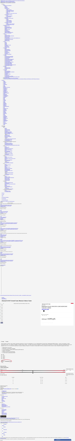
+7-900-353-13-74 (2, 1)
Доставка (18, 0)
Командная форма (4, 414)
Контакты (23, 0)
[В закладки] (0, 214)
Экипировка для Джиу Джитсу (6, 406)
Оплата (21, 0)
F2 (42, 315)
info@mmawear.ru (12, 1)
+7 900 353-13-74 (4, 391)
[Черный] (44, 311)
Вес (70, 370)
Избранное (3, 410)
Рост (66, 370)
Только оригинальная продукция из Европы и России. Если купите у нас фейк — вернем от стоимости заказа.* (15, 295)
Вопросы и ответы (4, 413)
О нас (16, 0)
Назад (4, 4)
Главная (3, 297)
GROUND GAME (45, 309)
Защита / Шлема (4, 404)
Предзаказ (1, 219)
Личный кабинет (4, 409)
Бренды (3, 412)
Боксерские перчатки (5, 405)
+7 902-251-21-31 (7, 1)
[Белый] (42, 311)
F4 (46, 315)
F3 (44, 315)
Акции (3, 411)
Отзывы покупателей (5, 396)
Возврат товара (4, 398)
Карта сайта (3, 401)
